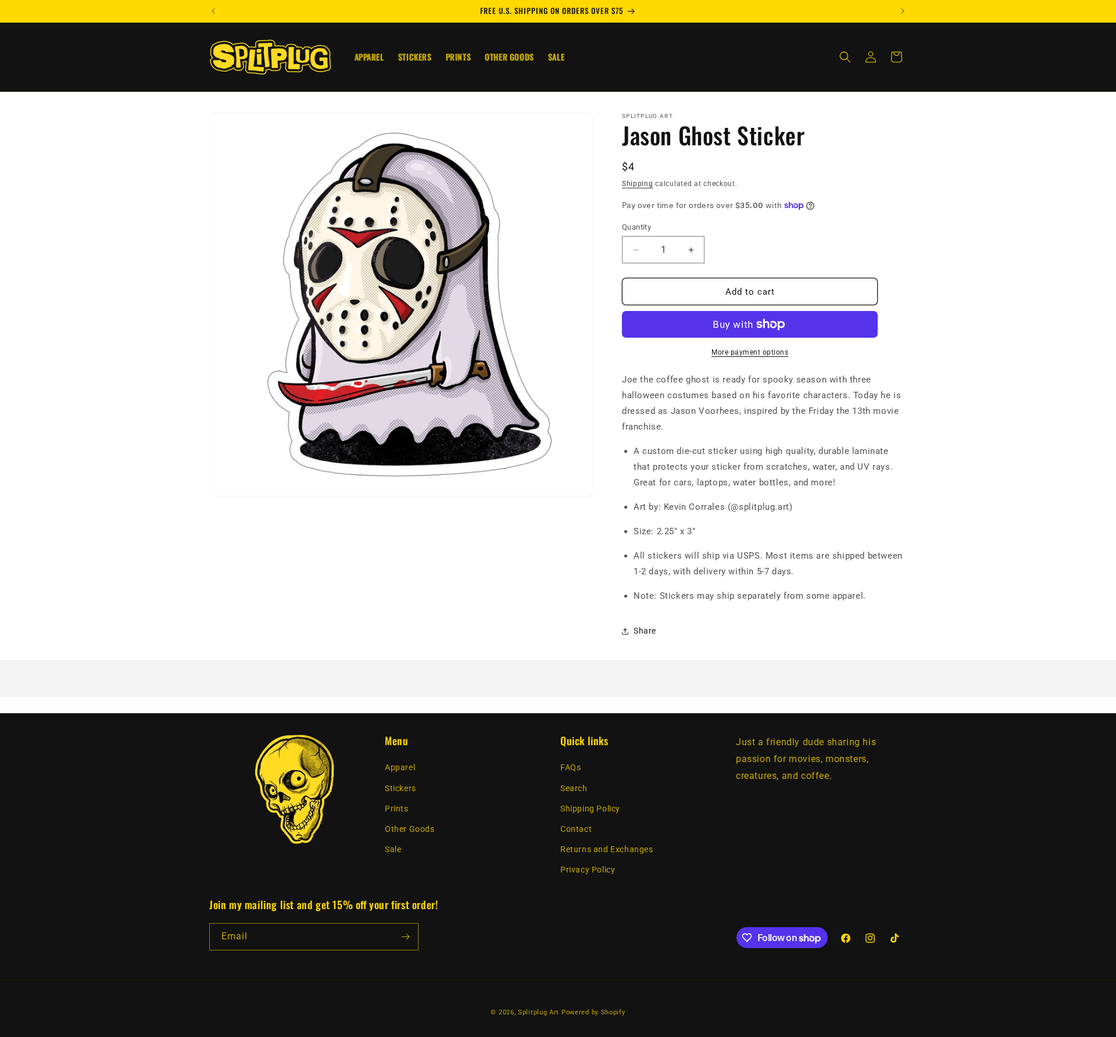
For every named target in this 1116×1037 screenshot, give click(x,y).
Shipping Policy (590, 808)
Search (574, 788)
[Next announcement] (902, 11)
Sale (393, 849)
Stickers (400, 788)
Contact (576, 829)
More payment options (749, 352)
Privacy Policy (587, 870)
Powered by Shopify (593, 1012)
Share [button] (645, 630)
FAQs (570, 768)
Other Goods (410, 829)
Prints (397, 808)
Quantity (636, 227)
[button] (845, 57)
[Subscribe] (405, 936)
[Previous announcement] (213, 11)
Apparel (400, 768)
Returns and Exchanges (606, 849)
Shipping (637, 184)
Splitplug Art (538, 1012)
